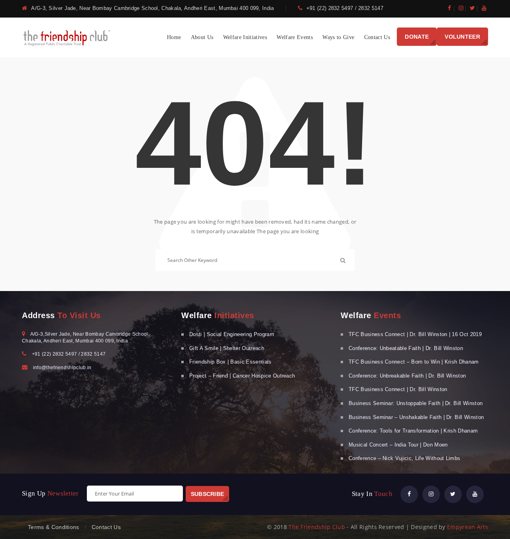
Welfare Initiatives (245, 37)
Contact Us (377, 37)
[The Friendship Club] (68, 37)
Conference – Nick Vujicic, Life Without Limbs (404, 458)
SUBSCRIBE (207, 494)
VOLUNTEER (462, 36)
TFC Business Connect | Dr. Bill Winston (398, 389)
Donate (417, 36)
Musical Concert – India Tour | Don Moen (398, 445)
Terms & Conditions (53, 527)
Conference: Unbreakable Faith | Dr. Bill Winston (407, 376)
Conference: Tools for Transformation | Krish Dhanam (413, 431)
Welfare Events (294, 37)
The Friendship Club (316, 527)
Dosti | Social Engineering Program (231, 334)
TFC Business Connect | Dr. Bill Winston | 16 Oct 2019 (415, 334)
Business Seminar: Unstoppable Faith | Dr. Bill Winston (416, 403)
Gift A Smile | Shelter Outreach (226, 348)
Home (174, 37)
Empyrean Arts (467, 527)
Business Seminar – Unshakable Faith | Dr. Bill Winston (416, 417)
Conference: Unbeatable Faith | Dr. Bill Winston (406, 348)
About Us (202, 37)
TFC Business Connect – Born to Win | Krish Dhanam (414, 362)
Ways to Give (338, 37)
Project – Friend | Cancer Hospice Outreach (242, 376)
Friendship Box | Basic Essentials (230, 362)
